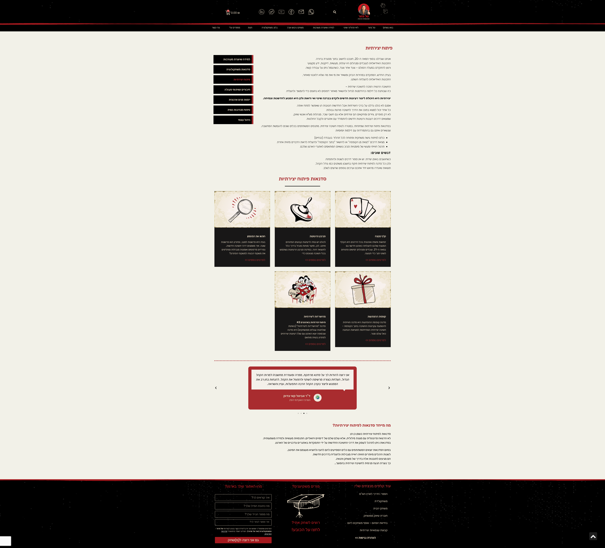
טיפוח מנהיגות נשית (239, 109)
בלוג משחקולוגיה (269, 27)
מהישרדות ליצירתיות (315, 316)
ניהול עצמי (244, 120)
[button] (334, 12)
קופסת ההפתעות (377, 316)
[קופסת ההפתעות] (363, 289)
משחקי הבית (380, 508)
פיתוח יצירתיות (241, 79)
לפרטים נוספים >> (376, 260)
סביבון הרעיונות (318, 236)
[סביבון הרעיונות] (302, 209)
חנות (250, 27)
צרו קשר (216, 27)
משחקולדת (381, 501)
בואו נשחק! (388, 27)
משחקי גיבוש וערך (295, 27)
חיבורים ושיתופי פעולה (237, 89)
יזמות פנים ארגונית (239, 99)
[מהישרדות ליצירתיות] (302, 289)
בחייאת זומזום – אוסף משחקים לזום (367, 523)
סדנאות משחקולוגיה (238, 69)
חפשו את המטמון (256, 236)
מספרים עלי (234, 27)
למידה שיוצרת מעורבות (323, 27)
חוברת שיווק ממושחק (376, 515)
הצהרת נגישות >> (365, 537)
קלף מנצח (380, 236)
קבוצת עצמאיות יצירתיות (374, 530)
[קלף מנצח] (363, 209)
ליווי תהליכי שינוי (351, 27)
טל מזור (371, 27)
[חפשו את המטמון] (242, 209)
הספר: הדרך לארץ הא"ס (373, 494)
